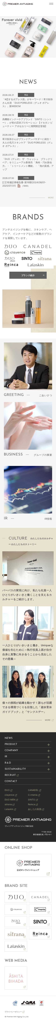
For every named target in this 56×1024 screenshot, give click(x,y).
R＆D (8, 763)
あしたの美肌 (34, 809)
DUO (7, 790)
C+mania (32, 794)
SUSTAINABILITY (15, 769)
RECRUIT (10, 775)
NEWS (9, 738)
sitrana (8, 804)
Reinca (31, 804)
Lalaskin (9, 809)
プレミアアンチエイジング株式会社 (19, 826)
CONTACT (11, 781)
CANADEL (33, 790)
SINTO (31, 799)
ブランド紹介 (28, 275)
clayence (9, 794)
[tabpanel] (28, 37)
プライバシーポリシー (13, 1012)
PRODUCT (11, 744)
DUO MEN (10, 799)
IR (6, 756)
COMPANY (11, 750)
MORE (51, 197)
